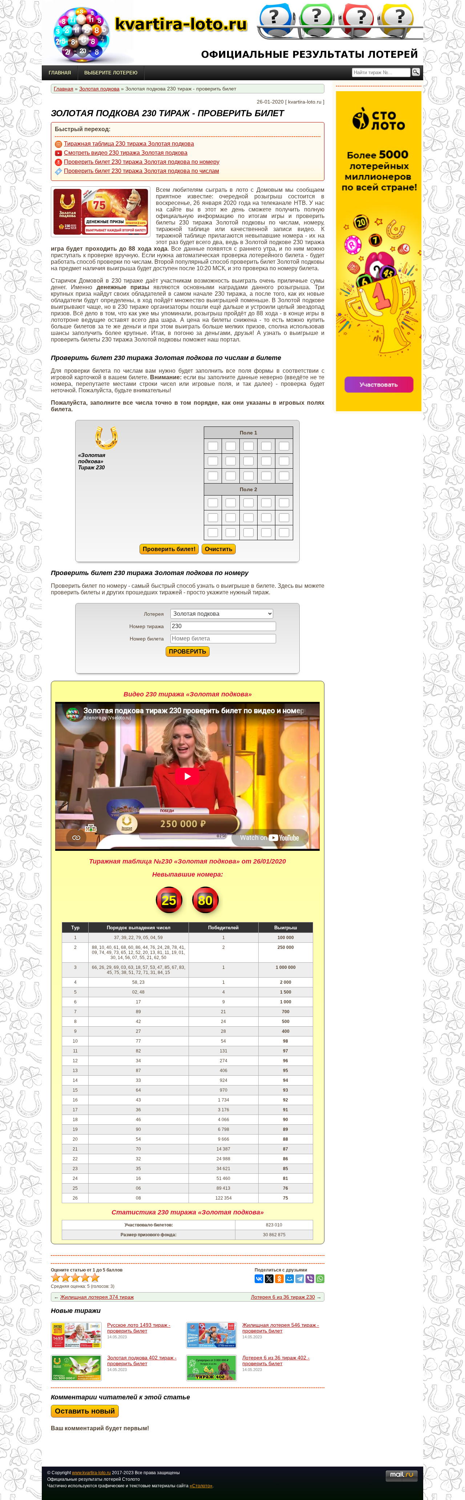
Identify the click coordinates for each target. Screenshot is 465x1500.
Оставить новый (85, 1411)
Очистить (218, 549)
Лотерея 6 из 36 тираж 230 (283, 1297)
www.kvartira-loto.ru (91, 1472)
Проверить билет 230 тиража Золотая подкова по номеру (141, 162)
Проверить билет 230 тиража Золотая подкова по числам (141, 171)
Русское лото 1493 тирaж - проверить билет (138, 1328)
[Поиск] (416, 72)
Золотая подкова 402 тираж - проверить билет (142, 1360)
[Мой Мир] (289, 1278)
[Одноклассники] (279, 1278)
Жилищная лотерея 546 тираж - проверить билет (280, 1328)
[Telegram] (299, 1278)
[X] (269, 1278)
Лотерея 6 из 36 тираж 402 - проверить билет (276, 1360)
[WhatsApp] (320, 1278)
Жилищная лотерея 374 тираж (97, 1297)
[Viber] (310, 1278)
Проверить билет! (169, 549)
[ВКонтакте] (259, 1278)
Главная (60, 73)
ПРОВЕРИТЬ (187, 651)
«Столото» (201, 1485)
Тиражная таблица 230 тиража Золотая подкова (129, 144)
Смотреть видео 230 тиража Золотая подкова (125, 153)
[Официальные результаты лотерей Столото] (87, 32)
